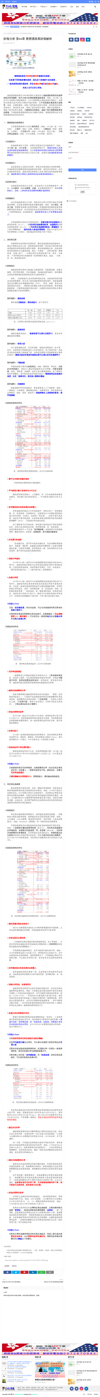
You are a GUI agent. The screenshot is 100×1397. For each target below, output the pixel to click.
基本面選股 (73, 127)
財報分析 (14, 1266)
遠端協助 (14, 1)
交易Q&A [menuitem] (53, 6)
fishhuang (34, 1394)
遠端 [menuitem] (77, 6)
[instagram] (95, 1)
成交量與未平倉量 (74, 114)
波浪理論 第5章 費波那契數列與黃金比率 (86, 64)
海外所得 (72, 123)
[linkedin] (98, 1)
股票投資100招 (88, 117)
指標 (78, 120)
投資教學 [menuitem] (63, 6)
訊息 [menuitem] (71, 6)
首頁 (2, 1)
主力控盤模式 (80, 107)
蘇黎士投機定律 (74, 133)
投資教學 (9, 33)
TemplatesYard (18, 1394)
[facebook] (90, 1)
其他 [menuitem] (83, 6)
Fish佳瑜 (7, 43)
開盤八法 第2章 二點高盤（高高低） (85, 82)
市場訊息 (72, 111)
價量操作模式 (88, 130)
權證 (82, 133)
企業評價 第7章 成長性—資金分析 (17, 1380)
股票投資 (79, 117)
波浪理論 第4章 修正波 (84, 54)
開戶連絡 (7, 1)
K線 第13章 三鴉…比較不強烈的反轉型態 (19, 1375)
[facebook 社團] (92, 1)
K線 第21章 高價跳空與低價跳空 (16, 1367)
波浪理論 (72, 117)
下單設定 (72, 107)
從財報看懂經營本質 (83, 127)
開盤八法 (79, 130)
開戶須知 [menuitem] (33, 6)
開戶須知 (72, 130)
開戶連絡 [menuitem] (24, 6)
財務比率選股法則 (82, 123)
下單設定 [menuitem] (43, 6)
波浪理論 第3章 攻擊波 (84, 72)
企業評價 (87, 111)
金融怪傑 (72, 120)
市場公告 (89, 107)
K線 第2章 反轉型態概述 (14, 1371)
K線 (87, 133)
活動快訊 (84, 120)
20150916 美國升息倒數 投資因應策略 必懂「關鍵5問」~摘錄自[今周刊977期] (19, 1362)
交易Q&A (79, 111)
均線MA (84, 114)
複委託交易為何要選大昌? (45, 1380)
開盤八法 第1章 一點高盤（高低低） (85, 91)
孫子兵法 (92, 120)
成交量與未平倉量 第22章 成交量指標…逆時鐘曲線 (34, 26)
